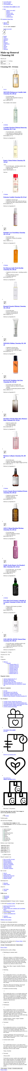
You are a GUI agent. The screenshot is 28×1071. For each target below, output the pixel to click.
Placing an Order (7, 860)
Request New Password (8, 875)
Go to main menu (7, 1)
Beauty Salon (6, 884)
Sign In (5, 873)
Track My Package (7, 877)
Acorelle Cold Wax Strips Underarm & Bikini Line (15, 702)
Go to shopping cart (7, 4)
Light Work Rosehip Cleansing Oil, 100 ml (13, 268)
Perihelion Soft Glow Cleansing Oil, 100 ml (13, 381)
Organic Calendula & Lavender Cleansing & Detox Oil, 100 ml (14, 602)
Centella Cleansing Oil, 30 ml (14, 197)
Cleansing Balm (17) (14, 664)
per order (11, 6)
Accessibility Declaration (9, 911)
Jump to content (7, 3)
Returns (8, 11)
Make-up (5, 661)
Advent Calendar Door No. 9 (10, 678)
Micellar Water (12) (13, 673)
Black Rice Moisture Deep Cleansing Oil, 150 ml (15, 419)
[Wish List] (4, 31)
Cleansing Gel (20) (13, 668)
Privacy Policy (6, 907)
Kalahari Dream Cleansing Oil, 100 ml (15, 491)
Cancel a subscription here (9, 913)
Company (5, 916)
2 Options (5, 124)
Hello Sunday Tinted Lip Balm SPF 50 (12, 694)
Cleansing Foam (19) (14, 667)
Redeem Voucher (7, 878)
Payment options (10, 14)
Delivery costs (9, 13)
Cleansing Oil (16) (13, 670)
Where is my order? (10, 10)
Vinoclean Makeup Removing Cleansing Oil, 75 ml (15, 128)
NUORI (5, 690)
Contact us (8, 15)
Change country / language (17, 901)
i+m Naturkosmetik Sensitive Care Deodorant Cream (15, 704)
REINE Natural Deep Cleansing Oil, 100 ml (14, 639)
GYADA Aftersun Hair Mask (10, 706)
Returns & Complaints (8, 864)
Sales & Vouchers (7, 865)
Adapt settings (19, 945)
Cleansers (8, 663)
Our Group (5, 889)
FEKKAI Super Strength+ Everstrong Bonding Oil (15, 696)
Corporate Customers (8, 868)
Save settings (4, 1068)
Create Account (6, 874)
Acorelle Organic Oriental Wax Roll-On (12, 701)
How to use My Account (9, 859)
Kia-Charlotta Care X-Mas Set (10, 692)
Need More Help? (7, 867)
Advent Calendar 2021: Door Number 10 (12, 682)
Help (4, 9)
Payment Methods (7, 862)
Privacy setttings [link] (7, 912)
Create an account (7, 29)
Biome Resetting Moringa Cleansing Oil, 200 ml (13, 528)
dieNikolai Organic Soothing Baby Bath (12, 705)
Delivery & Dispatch (8, 863)
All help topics (9, 16)
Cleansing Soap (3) (13, 672)
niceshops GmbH (11, 903)
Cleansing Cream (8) (14, 665)
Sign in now (6, 24)
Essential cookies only (10, 945)
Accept (2, 945)
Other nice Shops (7, 917)
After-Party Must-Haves (8, 680)
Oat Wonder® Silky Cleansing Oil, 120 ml (14, 565)
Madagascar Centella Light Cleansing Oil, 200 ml (14, 92)
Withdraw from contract (6, 919)
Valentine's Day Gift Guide (9, 681)
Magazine (5, 883)
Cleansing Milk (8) (13, 669)
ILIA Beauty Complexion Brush (10, 693)
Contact (5, 890)
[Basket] (15, 33)
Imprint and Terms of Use (9, 905)
